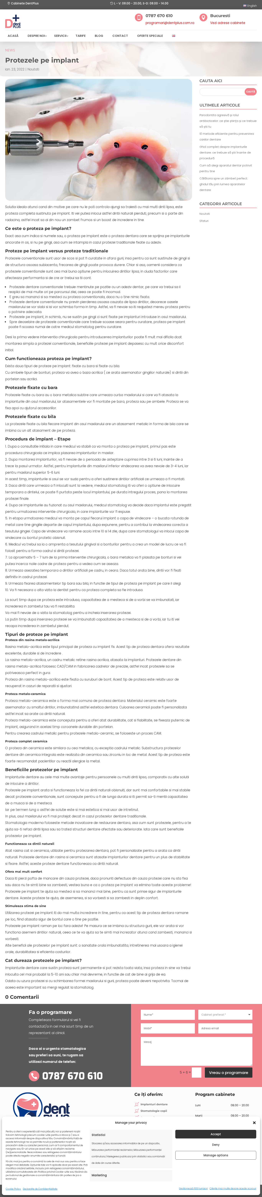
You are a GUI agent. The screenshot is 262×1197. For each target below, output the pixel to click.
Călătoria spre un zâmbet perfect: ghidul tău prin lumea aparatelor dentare (223, 184)
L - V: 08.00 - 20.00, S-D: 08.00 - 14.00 (141, 3)
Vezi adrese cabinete (227, 22)
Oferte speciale (150, 36)
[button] (254, 1123)
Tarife (81, 36)
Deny (216, 1145)
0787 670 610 (72, 1076)
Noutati (33, 69)
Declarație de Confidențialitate (40, 1188)
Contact (120, 36)
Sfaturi (203, 221)
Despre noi (36, 36)
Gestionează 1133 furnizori (193, 1188)
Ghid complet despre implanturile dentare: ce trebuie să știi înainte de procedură (225, 152)
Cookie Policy (13, 1188)
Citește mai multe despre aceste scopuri (233, 1188)
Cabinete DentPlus (25, 3)
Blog (99, 36)
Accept (216, 1134)
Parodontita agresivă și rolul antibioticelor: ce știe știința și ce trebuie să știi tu (228, 121)
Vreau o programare (228, 1072)
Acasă (13, 36)
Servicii (60, 36)
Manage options (216, 1155)
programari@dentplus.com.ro (170, 22)
